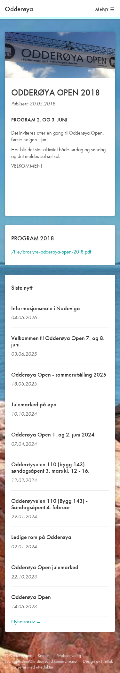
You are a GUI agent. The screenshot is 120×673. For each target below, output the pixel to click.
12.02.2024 (24, 480)
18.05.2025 (24, 383)
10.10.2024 (24, 414)
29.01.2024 (24, 516)
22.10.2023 (24, 576)
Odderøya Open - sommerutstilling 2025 (58, 374)
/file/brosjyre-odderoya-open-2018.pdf (51, 251)
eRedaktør (44, 667)
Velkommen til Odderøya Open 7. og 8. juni (58, 341)
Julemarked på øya (34, 404)
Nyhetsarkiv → (26, 621)
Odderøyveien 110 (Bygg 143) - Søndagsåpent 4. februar (49, 504)
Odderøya (19, 8)
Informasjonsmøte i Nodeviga (45, 308)
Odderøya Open (31, 597)
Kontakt (44, 655)
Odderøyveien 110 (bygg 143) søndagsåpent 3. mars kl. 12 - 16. (50, 467)
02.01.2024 (24, 546)
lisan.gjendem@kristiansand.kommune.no (40, 661)
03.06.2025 (24, 354)
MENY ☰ (105, 9)
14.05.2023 (24, 606)
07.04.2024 (24, 444)
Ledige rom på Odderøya (41, 537)
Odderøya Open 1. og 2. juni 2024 (52, 434)
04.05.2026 (24, 317)
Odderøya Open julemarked (44, 567)
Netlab (107, 661)
